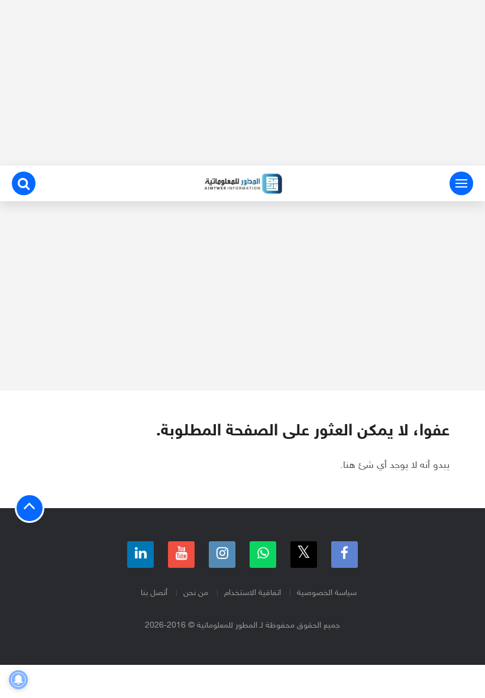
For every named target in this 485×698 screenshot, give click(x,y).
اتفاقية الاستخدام (252, 593)
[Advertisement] (242, 83)
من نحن (195, 593)
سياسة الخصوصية (327, 593)
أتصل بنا (154, 593)
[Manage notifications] (18, 679)
